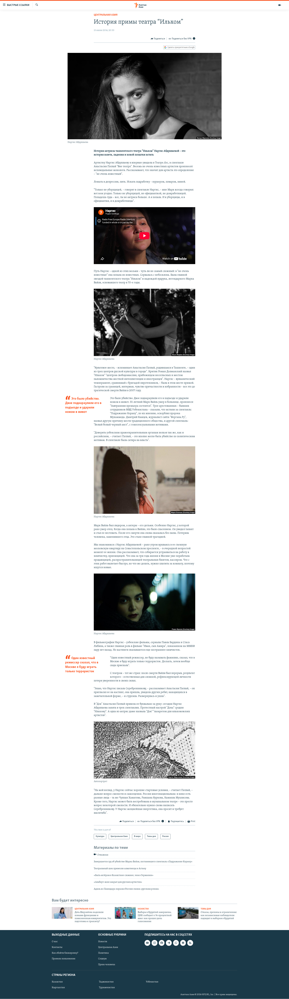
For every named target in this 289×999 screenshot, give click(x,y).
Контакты (57, 947)
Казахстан (143, 909)
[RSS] (190, 943)
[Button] (158, 39)
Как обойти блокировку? (65, 953)
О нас (55, 941)
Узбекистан (152, 982)
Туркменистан (107, 987)
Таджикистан (106, 982)
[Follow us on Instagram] (154, 943)
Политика (103, 953)
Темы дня (206, 909)
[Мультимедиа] (279, 5)
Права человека (106, 964)
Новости (102, 941)
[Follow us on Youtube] (147, 943)
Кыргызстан (58, 987)
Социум (102, 959)
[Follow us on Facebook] (162, 943)
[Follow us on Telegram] (169, 943)
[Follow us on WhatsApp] (176, 943)
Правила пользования (63, 959)
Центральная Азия (105, 15)
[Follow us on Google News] (183, 943)
